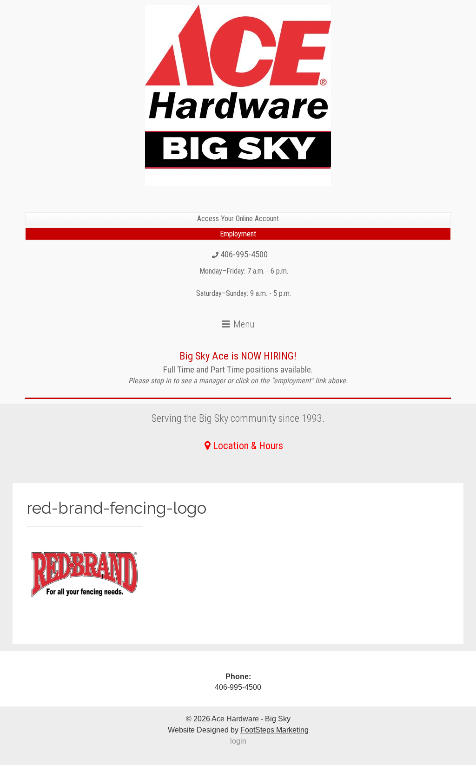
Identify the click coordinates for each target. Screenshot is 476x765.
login (238, 741)
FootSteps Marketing (274, 730)
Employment (238, 233)
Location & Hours (248, 445)
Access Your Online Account (238, 218)
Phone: (238, 676)
